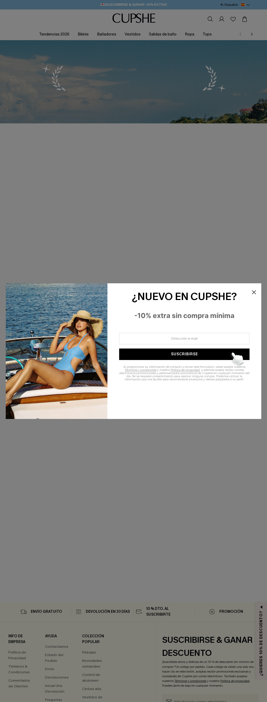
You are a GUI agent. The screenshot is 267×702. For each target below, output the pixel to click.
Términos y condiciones (140, 370)
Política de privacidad (185, 370)
